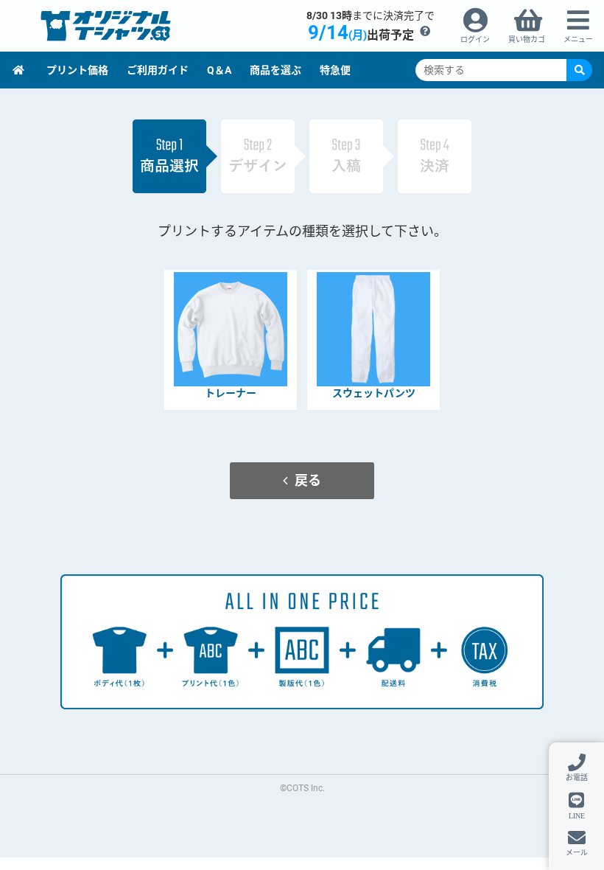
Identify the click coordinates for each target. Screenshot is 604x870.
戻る (308, 480)
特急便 (335, 70)
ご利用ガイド (158, 70)
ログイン (475, 39)
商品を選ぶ (275, 70)
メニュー (578, 39)
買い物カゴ (526, 39)
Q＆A (219, 70)
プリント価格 (77, 70)
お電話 (577, 777)
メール (577, 853)
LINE (577, 815)
